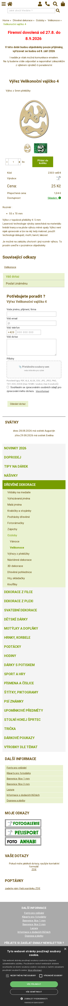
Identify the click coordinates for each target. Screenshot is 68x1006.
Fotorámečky (15, 523)
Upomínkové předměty (23, 711)
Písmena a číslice (19, 683)
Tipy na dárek (16, 466)
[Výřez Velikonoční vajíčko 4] (34, 118)
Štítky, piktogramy (21, 692)
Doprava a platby (16, 800)
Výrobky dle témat (21, 747)
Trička (10, 729)
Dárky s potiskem (19, 665)
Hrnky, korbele (17, 638)
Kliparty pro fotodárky (19, 773)
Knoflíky (12, 584)
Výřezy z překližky (18, 553)
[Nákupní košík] (64, 4)
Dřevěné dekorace (20, 485)
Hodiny (10, 656)
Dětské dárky (16, 619)
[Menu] (3, 4)
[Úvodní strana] (11, 4)
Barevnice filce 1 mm (18, 778)
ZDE (34, 869)
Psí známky (14, 701)
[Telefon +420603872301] (49, 6)
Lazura (10, 789)
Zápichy (12, 529)
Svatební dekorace (20, 610)
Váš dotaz (12, 276)
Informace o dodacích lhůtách (23, 795)
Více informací (42, 391)
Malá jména (14, 504)
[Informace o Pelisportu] (23, 835)
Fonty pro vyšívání (16, 767)
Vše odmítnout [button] (34, 992)
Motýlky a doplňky (21, 628)
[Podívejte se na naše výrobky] (23, 826)
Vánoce (14, 541)
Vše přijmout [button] (34, 984)
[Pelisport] (58, 179)
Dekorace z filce (18, 592)
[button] (34, 998)
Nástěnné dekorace (19, 559)
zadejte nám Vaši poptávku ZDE (22, 888)
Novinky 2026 (15, 448)
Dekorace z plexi (18, 601)
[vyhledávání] (57, 4)
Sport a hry (14, 674)
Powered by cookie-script (34, 1003)
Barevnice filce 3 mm (18, 784)
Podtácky (12, 647)
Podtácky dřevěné (18, 517)
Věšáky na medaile (19, 492)
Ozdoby (12, 535)
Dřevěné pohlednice (19, 572)
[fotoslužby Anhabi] (23, 844)
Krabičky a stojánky (19, 510)
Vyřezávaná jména (18, 498)
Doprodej (12, 457)
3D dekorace (15, 566)
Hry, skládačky (16, 578)
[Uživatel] (41, 4)
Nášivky (11, 476)
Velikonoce (10, 267)
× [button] (65, 949)
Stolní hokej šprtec (22, 720)
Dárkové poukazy (19, 738)
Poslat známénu (17, 283)
